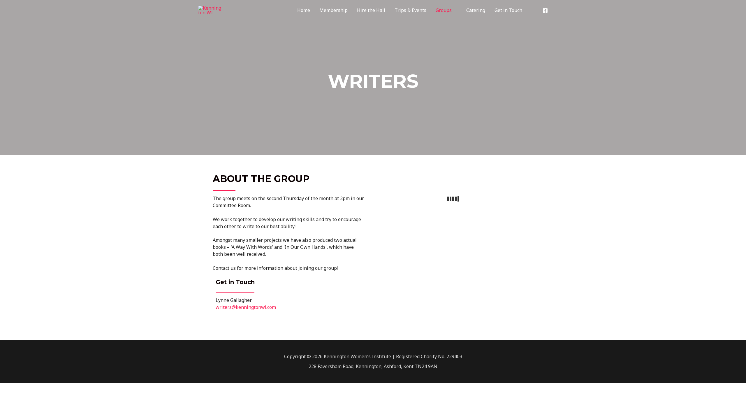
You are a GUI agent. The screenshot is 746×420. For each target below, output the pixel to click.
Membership (333, 10)
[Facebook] (545, 10)
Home (303, 10)
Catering (475, 10)
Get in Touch (508, 10)
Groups (444, 10)
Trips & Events (410, 10)
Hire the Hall (371, 10)
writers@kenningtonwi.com (246, 307)
